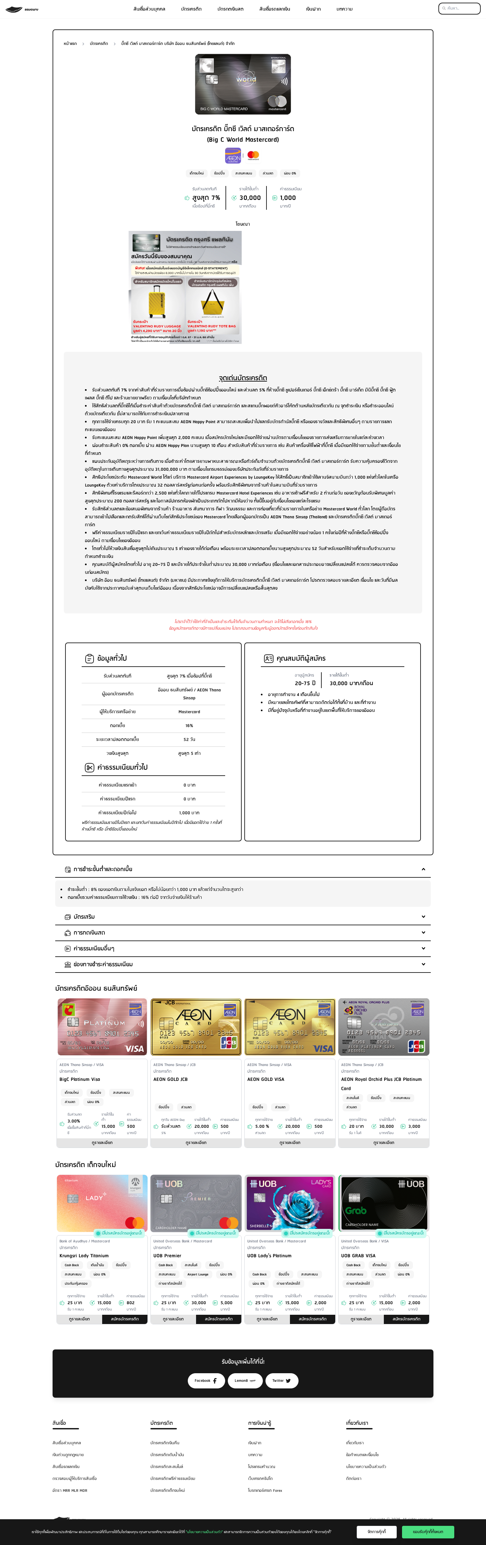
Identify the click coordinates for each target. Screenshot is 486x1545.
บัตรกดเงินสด (231, 9)
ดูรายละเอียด (102, 1142)
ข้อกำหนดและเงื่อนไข (362, 1455)
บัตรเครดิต (191, 9)
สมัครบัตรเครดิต (125, 1319)
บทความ (345, 9)
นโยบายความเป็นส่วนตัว (366, 1466)
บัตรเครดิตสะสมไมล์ (166, 1466)
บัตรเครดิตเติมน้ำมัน (167, 1455)
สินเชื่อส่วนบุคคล (149, 9)
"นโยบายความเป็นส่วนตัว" (204, 1532)
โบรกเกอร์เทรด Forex (265, 1490)
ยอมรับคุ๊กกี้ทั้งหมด (428, 1531)
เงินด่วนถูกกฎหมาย (68, 1455)
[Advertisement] (300, 277)
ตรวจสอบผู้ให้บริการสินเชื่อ (75, 1478)
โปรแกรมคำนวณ (261, 1466)
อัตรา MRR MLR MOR (70, 1490)
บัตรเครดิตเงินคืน (165, 1443)
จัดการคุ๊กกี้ (377, 1531)
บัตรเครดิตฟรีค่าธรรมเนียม (172, 1478)
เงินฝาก (313, 9)
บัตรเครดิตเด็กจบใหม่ (167, 1490)
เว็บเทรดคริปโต (260, 1478)
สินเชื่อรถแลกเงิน (275, 9)
